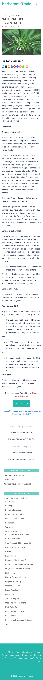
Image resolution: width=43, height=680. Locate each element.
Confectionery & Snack (15, 547)
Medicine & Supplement (15, 603)
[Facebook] (3, 66)
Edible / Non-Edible (12, 531)
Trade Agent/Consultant (14, 475)
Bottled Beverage (12, 539)
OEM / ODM (9, 479)
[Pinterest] (14, 66)
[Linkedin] (12, 66)
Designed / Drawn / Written (15, 498)
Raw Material (11, 615)
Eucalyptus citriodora (22, 432)
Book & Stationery (13, 510)
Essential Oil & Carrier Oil (12, 26)
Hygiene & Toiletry (13, 581)
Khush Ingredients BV (11, 15)
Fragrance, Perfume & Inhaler (17, 568)
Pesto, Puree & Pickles (15, 611)
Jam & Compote (12, 598)
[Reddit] (9, 66)
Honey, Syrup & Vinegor (15, 577)
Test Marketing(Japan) (24, 658)
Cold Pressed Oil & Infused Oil (18, 543)
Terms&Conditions (24, 652)
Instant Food (10, 594)
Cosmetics (9, 551)
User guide (15, 655)
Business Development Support (17, 484)
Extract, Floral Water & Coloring (19, 564)
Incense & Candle (12, 586)
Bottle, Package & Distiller (16, 514)
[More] (27, 66)
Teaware (9, 527)
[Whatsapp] (23, 66)
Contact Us (27, 655)
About (10, 652)
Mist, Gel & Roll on (13, 607)
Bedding (8, 505)
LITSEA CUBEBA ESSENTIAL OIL (21, 439)
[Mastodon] (17, 66)
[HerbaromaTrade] (16, 3)
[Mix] (20, 66)
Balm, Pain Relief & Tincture (17, 534)
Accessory (9, 501)
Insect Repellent (12, 590)
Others (6, 624)
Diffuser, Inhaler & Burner (16, 518)
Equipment (10, 523)
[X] (6, 66)
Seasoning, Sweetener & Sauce (18, 620)
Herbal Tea (10, 573)
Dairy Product (11, 556)
